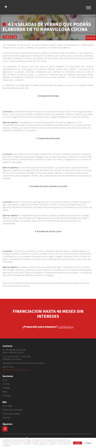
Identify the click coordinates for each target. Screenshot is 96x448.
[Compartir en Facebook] (4, 37)
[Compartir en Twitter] (7, 37)
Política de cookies (11, 413)
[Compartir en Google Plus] (11, 37)
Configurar (88, 443)
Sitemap (6, 417)
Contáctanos (65, 327)
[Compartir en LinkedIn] (15, 37)
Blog (4, 391)
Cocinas (6, 383)
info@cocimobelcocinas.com (15, 369)
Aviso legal (7, 405)
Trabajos (6, 387)
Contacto (6, 395)
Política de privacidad (12, 409)
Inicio (4, 380)
